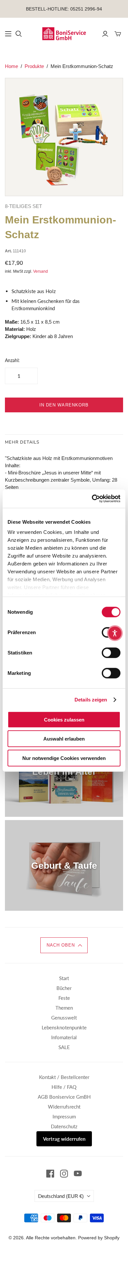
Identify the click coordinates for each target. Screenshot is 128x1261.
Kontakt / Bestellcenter (64, 1077)
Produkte (34, 66)
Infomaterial (64, 1037)
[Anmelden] (105, 33)
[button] (64, 945)
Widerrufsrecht (64, 1107)
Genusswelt (64, 1017)
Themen (64, 1008)
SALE (64, 1047)
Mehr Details (22, 442)
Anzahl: (12, 360)
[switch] (111, 652)
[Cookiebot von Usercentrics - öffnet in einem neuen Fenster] (92, 498)
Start (64, 978)
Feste (64, 998)
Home (11, 66)
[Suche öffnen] (18, 34)
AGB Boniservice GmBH (64, 1097)
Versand (40, 271)
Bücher (64, 988)
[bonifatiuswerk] (64, 33)
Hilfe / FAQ (64, 1087)
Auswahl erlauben (64, 739)
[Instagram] (64, 1174)
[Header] (8, 34)
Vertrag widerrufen (64, 1139)
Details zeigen (91, 699)
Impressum (64, 1116)
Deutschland (61, 1196)
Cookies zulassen (64, 719)
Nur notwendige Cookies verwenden (64, 758)
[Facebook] (50, 1174)
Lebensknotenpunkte (64, 1027)
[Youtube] (78, 1174)
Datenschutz (64, 1126)
